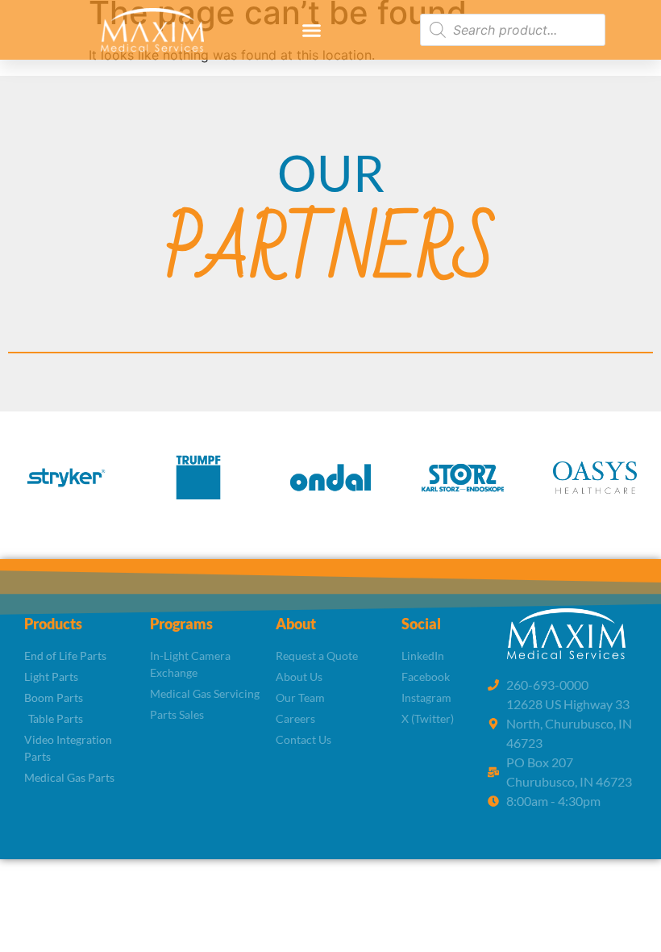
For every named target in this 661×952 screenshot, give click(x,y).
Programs (181, 624)
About (296, 624)
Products (53, 624)
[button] (312, 30)
